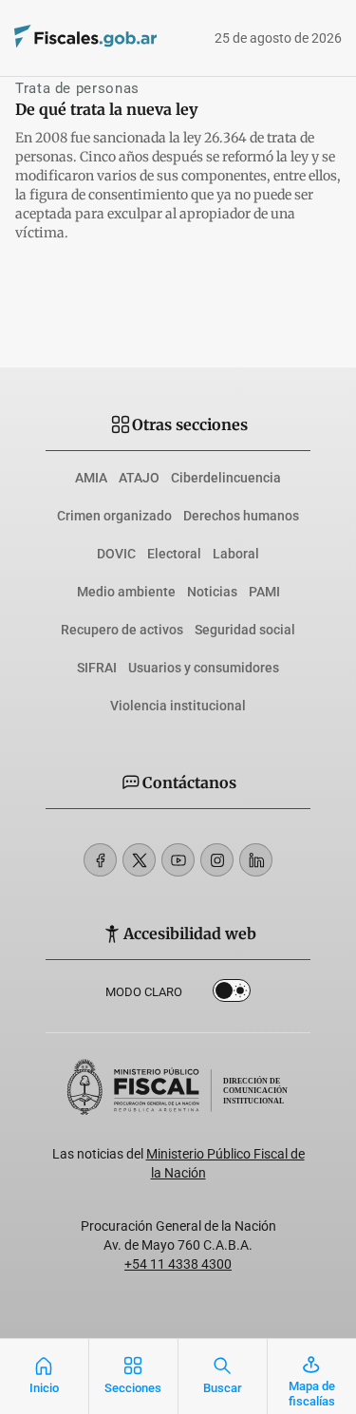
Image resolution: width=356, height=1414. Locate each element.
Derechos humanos (241, 515)
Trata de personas (77, 88)
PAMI (264, 591)
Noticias (212, 591)
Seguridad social (245, 629)
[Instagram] (217, 860)
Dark (232, 994)
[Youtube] (178, 860)
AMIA (91, 477)
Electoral (174, 553)
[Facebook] (100, 860)
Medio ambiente (126, 591)
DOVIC (116, 553)
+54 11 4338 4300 (178, 1264)
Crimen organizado (114, 515)
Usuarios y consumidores (203, 667)
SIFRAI (97, 667)
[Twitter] (139, 860)
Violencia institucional (178, 705)
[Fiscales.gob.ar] (59, 38)
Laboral (236, 553)
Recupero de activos (122, 629)
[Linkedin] (255, 860)
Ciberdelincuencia (226, 477)
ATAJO (139, 477)
